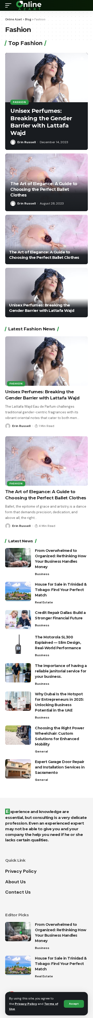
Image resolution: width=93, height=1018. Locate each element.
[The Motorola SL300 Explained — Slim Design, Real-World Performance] (18, 644)
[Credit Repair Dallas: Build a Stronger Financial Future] (18, 619)
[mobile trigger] (9, 5)
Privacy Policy (26, 1004)
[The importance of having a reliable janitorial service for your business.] (18, 672)
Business (42, 574)
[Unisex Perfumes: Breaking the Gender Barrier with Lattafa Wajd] (46, 77)
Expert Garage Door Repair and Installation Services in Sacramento (59, 767)
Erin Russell (26, 142)
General (41, 751)
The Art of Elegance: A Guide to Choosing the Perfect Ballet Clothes (43, 189)
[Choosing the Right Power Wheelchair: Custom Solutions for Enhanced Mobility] (18, 735)
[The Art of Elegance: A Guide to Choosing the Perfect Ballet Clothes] (46, 239)
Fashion (19, 102)
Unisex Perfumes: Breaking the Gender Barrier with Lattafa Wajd (41, 121)
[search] (84, 5)
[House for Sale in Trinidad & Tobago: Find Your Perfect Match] (18, 591)
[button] (78, 59)
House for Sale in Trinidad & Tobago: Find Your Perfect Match (61, 589)
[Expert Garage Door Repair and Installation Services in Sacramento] (18, 769)
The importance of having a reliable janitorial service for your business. (61, 671)
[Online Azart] (29, 5)
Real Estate (44, 602)
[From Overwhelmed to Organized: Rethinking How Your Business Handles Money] (18, 557)
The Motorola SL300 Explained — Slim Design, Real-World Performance (58, 642)
